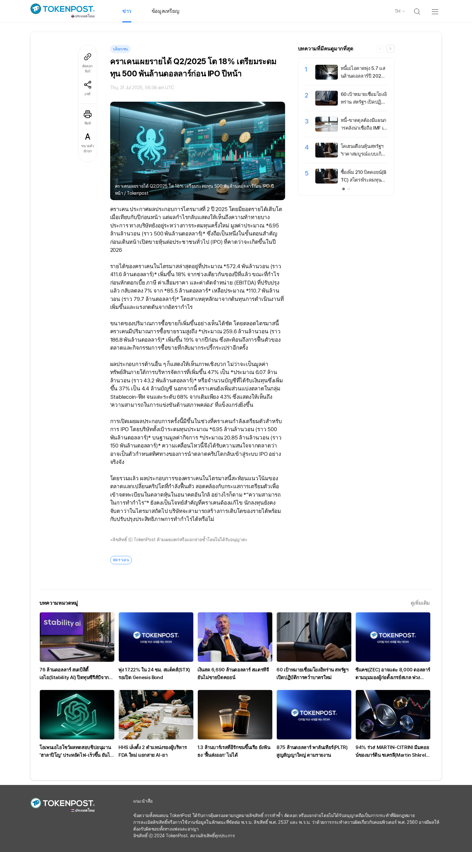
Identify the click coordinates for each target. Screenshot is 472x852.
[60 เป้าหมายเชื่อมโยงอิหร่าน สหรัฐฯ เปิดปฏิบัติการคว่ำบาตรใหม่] (326, 103)
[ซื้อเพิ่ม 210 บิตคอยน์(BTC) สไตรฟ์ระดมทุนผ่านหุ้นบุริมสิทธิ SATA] (326, 181)
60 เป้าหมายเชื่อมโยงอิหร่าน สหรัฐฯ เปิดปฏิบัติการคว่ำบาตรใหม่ (364, 102)
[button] (390, 49)
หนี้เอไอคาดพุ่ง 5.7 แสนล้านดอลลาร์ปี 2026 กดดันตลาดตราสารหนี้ (363, 76)
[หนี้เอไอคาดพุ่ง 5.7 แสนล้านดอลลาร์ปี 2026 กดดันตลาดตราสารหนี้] (326, 78)
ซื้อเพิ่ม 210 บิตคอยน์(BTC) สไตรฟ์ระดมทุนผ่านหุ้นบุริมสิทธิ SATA (364, 180)
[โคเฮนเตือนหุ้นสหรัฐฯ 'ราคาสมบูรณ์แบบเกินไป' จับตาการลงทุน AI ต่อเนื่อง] (326, 155)
